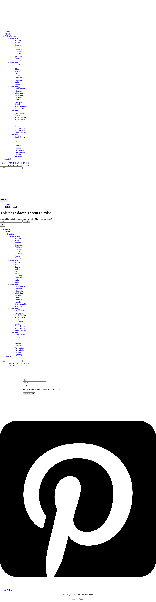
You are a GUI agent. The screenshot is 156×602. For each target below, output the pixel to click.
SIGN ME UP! (29, 394)
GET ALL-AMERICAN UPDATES (14, 165)
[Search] (24, 361)
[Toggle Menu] (15, 36)
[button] (78, 163)
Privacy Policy (78, 599)
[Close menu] (2, 225)
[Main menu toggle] (4, 200)
